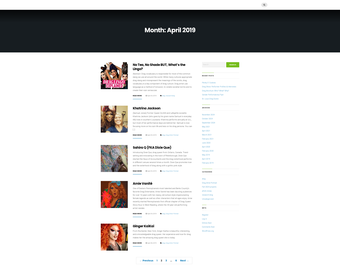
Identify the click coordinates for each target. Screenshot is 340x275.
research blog (170, 96)
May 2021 (206, 127)
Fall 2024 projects (209, 187)
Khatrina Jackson (147, 108)
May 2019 (206, 155)
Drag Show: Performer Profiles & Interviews (219, 87)
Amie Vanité (142, 183)
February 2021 (208, 139)
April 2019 (206, 159)
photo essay (207, 191)
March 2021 (207, 135)
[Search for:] (214, 64)
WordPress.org (208, 231)
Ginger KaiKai (143, 226)
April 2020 (206, 147)
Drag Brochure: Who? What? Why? (215, 91)
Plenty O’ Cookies (209, 83)
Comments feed (208, 227)
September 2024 (208, 123)
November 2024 (208, 115)
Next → (184, 260)
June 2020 (206, 143)
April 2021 (206, 131)
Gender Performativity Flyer (213, 95)
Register (205, 215)
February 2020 (208, 151)
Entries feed (206, 223)
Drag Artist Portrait (172, 135)
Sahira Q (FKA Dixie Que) (152, 147)
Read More (137, 96)
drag (163, 96)
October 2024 (207, 119)
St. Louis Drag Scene (210, 99)
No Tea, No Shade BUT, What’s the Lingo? (159, 66)
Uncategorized (207, 199)
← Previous (146, 260)
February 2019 (208, 163)
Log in (204, 219)
